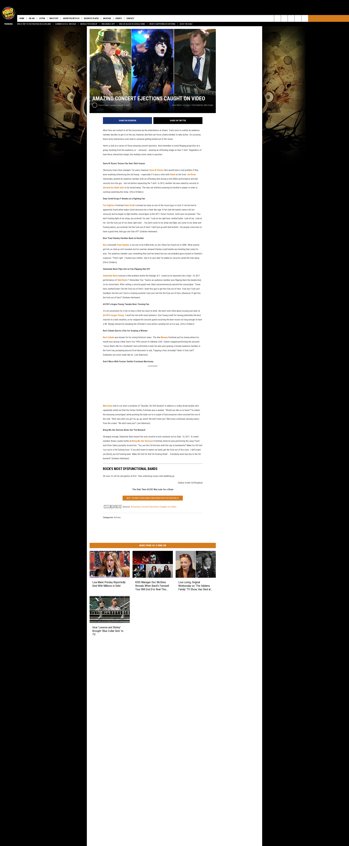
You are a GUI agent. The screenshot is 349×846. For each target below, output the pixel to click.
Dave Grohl (129, 205)
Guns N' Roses (156, 170)
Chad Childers (103, 105)
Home (21, 18)
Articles (117, 517)
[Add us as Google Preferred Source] (284, 18)
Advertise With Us (71, 18)
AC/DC (106, 315)
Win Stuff (53, 18)
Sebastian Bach (110, 275)
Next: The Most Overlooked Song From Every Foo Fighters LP (153, 498)
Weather (107, 18)
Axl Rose (191, 174)
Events (118, 18)
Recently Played (91, 18)
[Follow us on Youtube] (304, 18)
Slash (172, 174)
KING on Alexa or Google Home (132, 24)
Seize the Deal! (186, 24)
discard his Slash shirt (113, 187)
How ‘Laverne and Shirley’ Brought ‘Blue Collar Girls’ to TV (107, 631)
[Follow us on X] (298, 18)
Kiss (105, 244)
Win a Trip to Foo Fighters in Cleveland (34, 24)
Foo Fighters (109, 205)
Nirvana (164, 337)
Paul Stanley (123, 244)
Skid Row (121, 280)
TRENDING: (8, 24)
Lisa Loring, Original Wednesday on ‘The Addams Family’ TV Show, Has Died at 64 (194, 586)
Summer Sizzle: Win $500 (65, 24)
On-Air (32, 18)
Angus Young (117, 315)
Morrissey (108, 405)
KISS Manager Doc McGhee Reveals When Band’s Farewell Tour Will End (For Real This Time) (152, 586)
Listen (42, 18)
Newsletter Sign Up (88, 24)
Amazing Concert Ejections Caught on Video (153, 506)
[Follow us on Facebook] (291, 18)
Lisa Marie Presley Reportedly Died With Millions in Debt (109, 584)
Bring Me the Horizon (142, 441)
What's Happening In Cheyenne (162, 24)
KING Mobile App (108, 24)
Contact (130, 18)
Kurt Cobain (108, 337)
